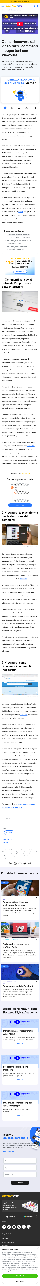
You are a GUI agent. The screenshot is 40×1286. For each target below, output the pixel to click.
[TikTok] (9, 1227)
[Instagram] (4, 1227)
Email (29, 863)
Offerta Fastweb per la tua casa (21, 1)
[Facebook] (24, 1227)
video (20, 211)
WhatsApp (25, 863)
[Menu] (2, 5)
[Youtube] (14, 1227)
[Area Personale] (37, 6)
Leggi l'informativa (9, 1151)
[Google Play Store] (28, 1216)
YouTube (31, 445)
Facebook (20, 863)
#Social (5, 842)
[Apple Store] (10, 1216)
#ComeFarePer (7, 839)
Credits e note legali (8, 1242)
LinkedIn (10, 863)
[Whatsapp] (19, 1227)
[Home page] (14, 6)
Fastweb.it (5, 1245)
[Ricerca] (34, 5)
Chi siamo (5, 1238)
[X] (29, 1227)
